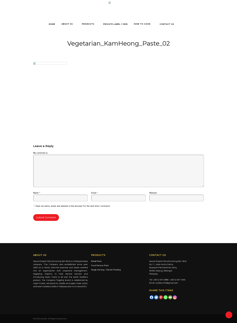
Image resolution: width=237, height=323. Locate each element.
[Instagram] (175, 297)
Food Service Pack (100, 265)
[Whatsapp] (165, 297)
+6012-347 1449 (177, 280)
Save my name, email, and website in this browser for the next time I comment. (73, 206)
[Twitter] (156, 297)
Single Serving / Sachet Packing (106, 270)
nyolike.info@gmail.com (166, 283)
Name (36, 193)
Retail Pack (96, 261)
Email (94, 193)
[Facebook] (151, 297)
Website (153, 193)
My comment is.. (41, 153)
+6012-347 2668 (160, 280)
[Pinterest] (161, 297)
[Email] (170, 297)
